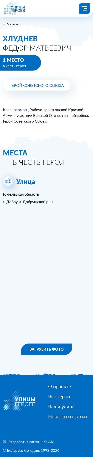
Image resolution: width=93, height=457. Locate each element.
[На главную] (14, 14)
